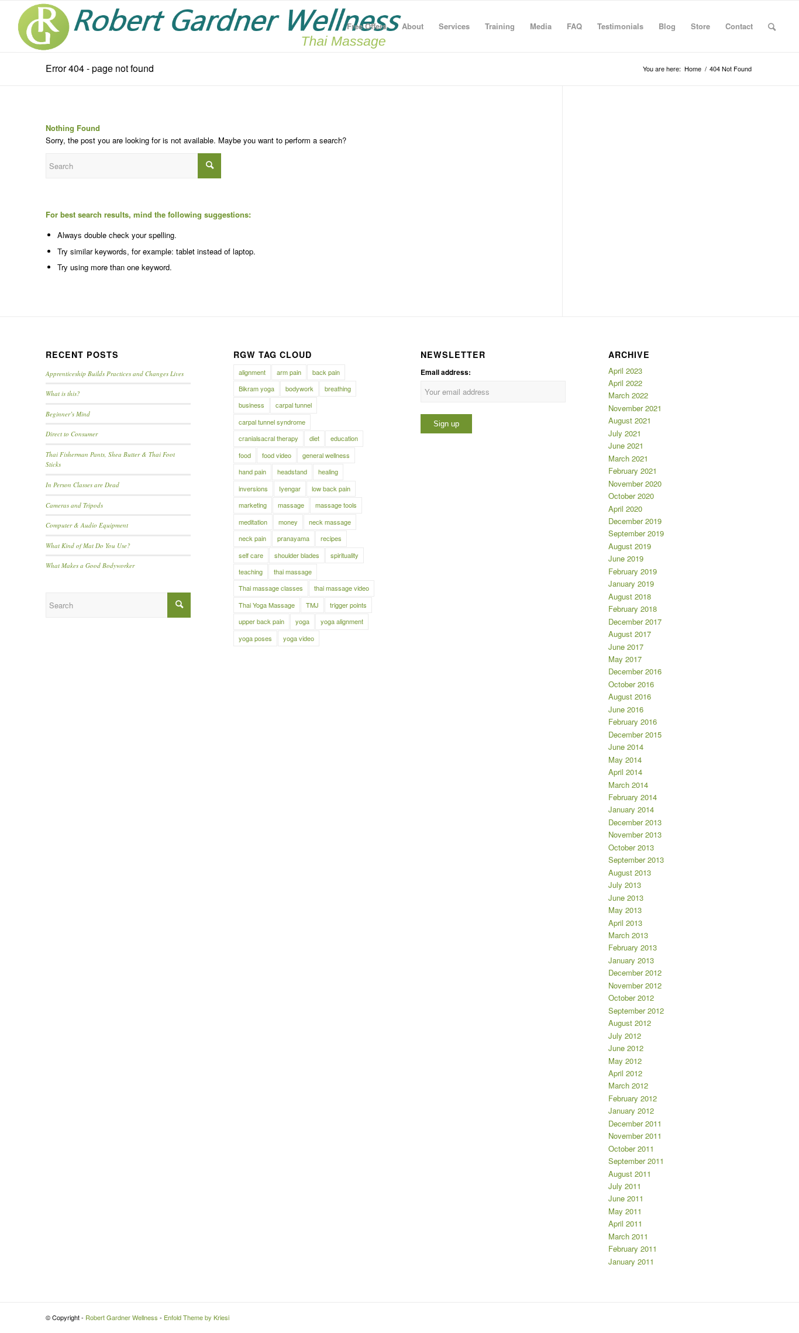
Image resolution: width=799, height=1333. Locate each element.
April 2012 (625, 1073)
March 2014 (628, 784)
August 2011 (629, 1173)
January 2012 (631, 1110)
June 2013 (625, 897)
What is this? (63, 393)
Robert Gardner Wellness (121, 1317)
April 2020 (625, 508)
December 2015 (635, 734)
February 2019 (632, 571)
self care (251, 555)
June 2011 (625, 1198)
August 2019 (629, 546)
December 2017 (635, 621)
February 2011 (632, 1248)
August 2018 (629, 596)
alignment (252, 372)
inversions (253, 488)
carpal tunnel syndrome (272, 421)
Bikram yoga (256, 388)
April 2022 (625, 382)
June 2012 (625, 1047)
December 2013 (635, 822)
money (288, 521)
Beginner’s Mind (68, 413)
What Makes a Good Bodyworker (90, 565)
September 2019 (636, 533)
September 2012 (636, 1010)
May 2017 (625, 658)
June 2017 (625, 646)
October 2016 (631, 684)
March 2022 (628, 395)
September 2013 (636, 859)
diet (314, 438)
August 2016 (629, 696)
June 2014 (625, 746)
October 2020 (631, 495)
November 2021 (635, 408)
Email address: (446, 372)
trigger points (348, 604)
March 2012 (628, 1085)
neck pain (252, 538)
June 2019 (625, 558)
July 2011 (624, 1185)
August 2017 (629, 633)
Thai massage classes (271, 588)
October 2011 (631, 1148)
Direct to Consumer (72, 433)
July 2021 (624, 433)
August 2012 (629, 1022)
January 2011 (631, 1261)
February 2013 (632, 947)
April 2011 (625, 1223)
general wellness (326, 455)
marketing (253, 504)
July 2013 (624, 884)
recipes (331, 538)
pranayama (293, 538)
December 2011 (635, 1123)
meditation (253, 521)
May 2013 (625, 909)
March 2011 (628, 1236)
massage (291, 504)
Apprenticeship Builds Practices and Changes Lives (115, 373)
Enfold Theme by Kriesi (196, 1317)
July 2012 (624, 1035)
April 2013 (625, 922)
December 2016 (635, 671)
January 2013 (631, 960)
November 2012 (635, 985)
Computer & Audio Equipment (87, 525)
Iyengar (290, 488)
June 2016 (625, 709)
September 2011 (636, 1160)
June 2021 (625, 445)
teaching (251, 571)
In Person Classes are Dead (82, 484)
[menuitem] (366, 26)
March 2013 (628, 935)
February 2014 (632, 796)
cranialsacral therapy (268, 438)
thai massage (293, 571)
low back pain (331, 488)
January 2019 (631, 583)
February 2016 (632, 721)
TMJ (312, 604)
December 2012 (635, 972)
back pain (326, 372)
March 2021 (628, 458)
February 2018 (632, 608)
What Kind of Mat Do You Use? (88, 545)
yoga (302, 621)
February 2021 (632, 470)
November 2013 (635, 834)
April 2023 (625, 370)
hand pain (252, 471)
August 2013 (629, 872)
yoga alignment (342, 621)
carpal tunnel (293, 404)
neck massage (330, 521)
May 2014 (625, 759)
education (344, 438)
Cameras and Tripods (74, 505)
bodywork (299, 388)
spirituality (344, 555)
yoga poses (255, 638)
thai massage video (341, 588)
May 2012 (625, 1060)
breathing (338, 388)
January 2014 (631, 809)
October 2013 (631, 847)
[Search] (771, 26)
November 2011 (635, 1135)
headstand (292, 471)
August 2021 (629, 420)
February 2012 (632, 1098)
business (251, 404)
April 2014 (625, 771)
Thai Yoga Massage (267, 604)
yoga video (298, 638)
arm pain (289, 372)
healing (328, 471)
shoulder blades (296, 555)
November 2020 (635, 483)
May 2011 (625, 1211)
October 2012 (631, 997)
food (245, 455)
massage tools (336, 504)
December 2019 (635, 520)
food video (276, 455)
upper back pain (261, 621)
